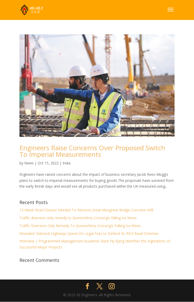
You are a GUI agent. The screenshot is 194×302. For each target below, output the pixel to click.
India (66, 163)
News (29, 163)
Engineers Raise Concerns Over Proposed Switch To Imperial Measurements (92, 151)
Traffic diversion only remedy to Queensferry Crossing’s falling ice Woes (78, 217)
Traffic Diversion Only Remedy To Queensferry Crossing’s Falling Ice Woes (80, 225)
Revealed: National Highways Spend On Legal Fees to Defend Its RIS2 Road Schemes (89, 233)
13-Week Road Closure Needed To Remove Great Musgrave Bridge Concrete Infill (86, 210)
